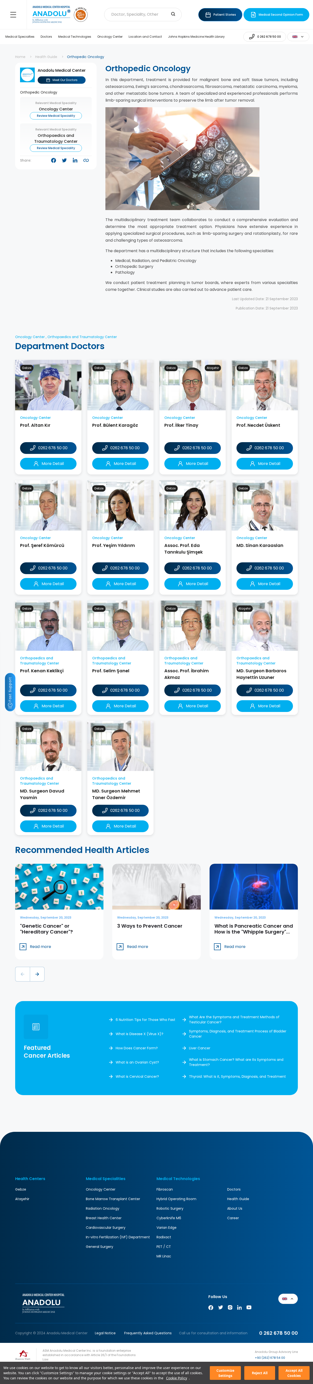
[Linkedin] (239, 1308)
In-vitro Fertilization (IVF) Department (118, 1237)
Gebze (20, 1189)
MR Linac (163, 1256)
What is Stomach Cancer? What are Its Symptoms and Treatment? (236, 1062)
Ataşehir (22, 1198)
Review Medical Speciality (56, 116)
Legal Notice (105, 1333)
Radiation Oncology (102, 1208)
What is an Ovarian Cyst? (137, 1062)
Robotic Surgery (169, 1208)
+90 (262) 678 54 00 (270, 1358)
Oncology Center (110, 37)
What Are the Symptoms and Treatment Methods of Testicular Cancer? (234, 1020)
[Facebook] (210, 1308)
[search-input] (173, 14)
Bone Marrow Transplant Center (113, 1198)
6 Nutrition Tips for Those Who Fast (145, 1019)
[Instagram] (230, 1308)
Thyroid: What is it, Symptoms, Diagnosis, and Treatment (237, 1076)
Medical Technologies (74, 37)
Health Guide (46, 56)
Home (20, 56)
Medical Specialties (19, 37)
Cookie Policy (176, 1378)
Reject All (260, 1373)
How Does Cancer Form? (137, 1048)
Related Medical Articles (300, 1357)
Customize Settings (225, 1373)
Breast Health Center (104, 1218)
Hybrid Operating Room (176, 1198)
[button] (22, 974)
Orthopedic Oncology (38, 92)
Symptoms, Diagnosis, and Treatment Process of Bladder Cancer (237, 1034)
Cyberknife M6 (168, 1218)
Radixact (163, 1237)
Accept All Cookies (294, 1373)
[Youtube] (248, 1308)
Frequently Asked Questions (148, 1333)
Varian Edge (166, 1227)
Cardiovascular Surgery (105, 1227)
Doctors (46, 37)
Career (233, 1218)
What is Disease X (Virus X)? (139, 1033)
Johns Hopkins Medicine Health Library (196, 37)
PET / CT (163, 1246)
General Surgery (99, 1246)
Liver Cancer (199, 1048)
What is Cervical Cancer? (137, 1076)
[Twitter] (220, 1308)
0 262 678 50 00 (278, 1333)
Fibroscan (164, 1189)
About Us (234, 1208)
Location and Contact (145, 37)
